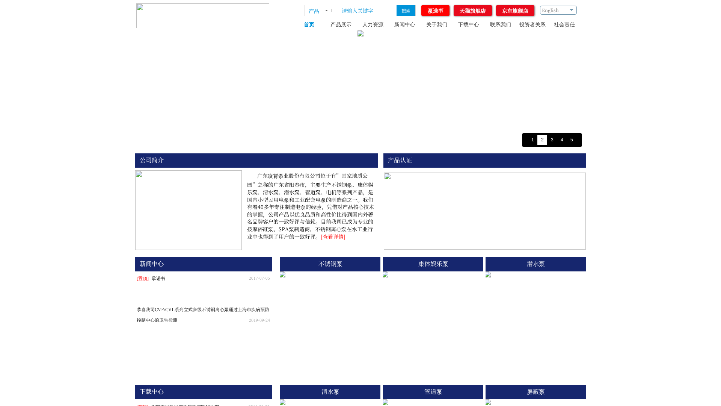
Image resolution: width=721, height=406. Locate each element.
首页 (309, 24)
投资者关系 (532, 24)
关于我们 (436, 24)
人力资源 (372, 24)
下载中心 (468, 24)
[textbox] (368, 10)
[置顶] (143, 278)
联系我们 (500, 24)
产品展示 (340, 24)
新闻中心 (404, 24)
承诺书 (158, 278)
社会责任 (564, 24)
